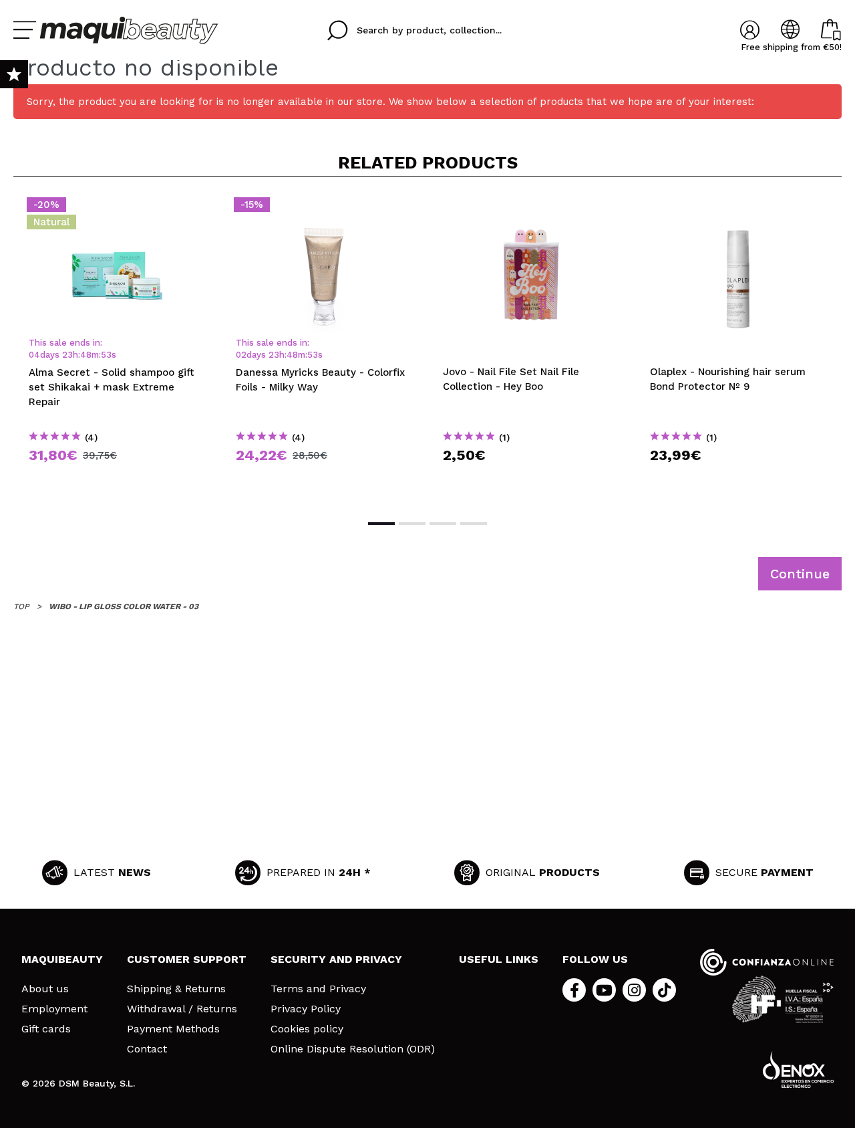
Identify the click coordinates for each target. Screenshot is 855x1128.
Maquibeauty (62, 959)
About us (45, 989)
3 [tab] (443, 523)
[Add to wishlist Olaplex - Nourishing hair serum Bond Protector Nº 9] (738, 208)
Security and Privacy (336, 959)
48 (86, 355)
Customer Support (186, 959)
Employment (54, 1009)
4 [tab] (473, 523)
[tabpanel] (117, 347)
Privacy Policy (306, 1009)
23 (67, 355)
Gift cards (46, 1029)
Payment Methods (173, 1029)
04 (34, 355)
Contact (147, 1049)
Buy (117, 479)
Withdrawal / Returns (182, 1009)
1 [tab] (381, 523)
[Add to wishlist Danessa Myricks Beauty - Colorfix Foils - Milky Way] (324, 208)
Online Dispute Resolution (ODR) (353, 1049)
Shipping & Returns (176, 989)
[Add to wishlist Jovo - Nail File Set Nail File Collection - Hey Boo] (531, 208)
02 (241, 355)
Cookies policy (307, 1029)
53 (106, 355)
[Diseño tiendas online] (798, 1069)
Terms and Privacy (318, 989)
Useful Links (498, 959)
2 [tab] (412, 523)
